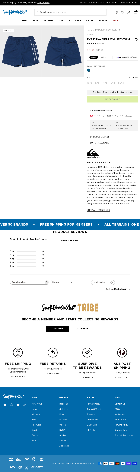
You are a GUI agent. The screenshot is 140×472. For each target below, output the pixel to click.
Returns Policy (121, 425)
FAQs (134, 3)
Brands (35, 435)
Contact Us (120, 404)
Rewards (83, 3)
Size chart (133, 77)
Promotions (92, 420)
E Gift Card (92, 425)
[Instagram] (11, 404)
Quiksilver (91, 35)
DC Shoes (63, 420)
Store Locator (95, 3)
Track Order (124, 3)
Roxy (61, 414)
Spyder (62, 441)
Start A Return (110, 3)
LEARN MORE (18, 377)
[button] (128, 12)
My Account (120, 414)
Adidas (62, 435)
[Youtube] (18, 404)
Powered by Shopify (84, 464)
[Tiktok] (24, 404)
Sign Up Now (43, 3)
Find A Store (120, 420)
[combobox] (71, 12)
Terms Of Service (95, 409)
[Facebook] (5, 404)
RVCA (62, 430)
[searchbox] (27, 282)
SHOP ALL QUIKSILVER (98, 210)
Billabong (63, 404)
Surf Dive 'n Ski (67, 464)
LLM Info (91, 430)
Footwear (36, 425)
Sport (34, 430)
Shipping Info (121, 430)
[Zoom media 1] (21, 51)
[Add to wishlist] (136, 39)
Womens (36, 414)
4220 (109, 116)
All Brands (64, 446)
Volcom (62, 425)
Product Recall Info (124, 435)
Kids (34, 420)
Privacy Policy (93, 404)
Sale (34, 441)
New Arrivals (37, 404)
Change (129, 116)
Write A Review (69, 240)
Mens (34, 409)
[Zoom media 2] (63, 51)
